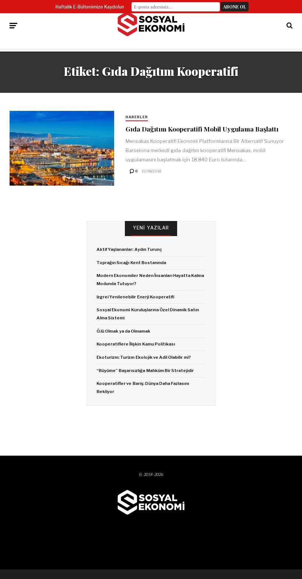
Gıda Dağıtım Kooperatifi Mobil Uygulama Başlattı (202, 128)
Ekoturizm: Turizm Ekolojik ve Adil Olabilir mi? (143, 357)
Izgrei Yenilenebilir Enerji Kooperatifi (135, 296)
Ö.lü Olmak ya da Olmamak (123, 331)
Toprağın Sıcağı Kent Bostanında (131, 262)
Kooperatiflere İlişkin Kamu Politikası (135, 344)
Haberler (137, 117)
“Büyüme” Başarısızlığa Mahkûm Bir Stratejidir (145, 370)
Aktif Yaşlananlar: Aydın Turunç (129, 249)
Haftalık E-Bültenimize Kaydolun (90, 7)
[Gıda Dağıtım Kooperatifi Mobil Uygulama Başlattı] (62, 148)
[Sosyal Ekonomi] (151, 24)
